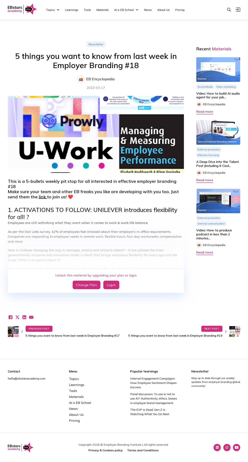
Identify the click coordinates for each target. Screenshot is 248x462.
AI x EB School (124, 10)
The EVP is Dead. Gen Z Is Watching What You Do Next (149, 412)
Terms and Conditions (143, 450)
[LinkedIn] (24, 317)
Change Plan (86, 285)
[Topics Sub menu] (58, 9)
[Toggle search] (229, 10)
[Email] (31, 317)
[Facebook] (10, 317)
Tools (87, 10)
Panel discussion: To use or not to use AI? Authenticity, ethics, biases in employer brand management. (153, 398)
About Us (163, 10)
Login (111, 285)
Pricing (179, 10)
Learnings (71, 10)
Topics (50, 10)
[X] (17, 317)
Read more (204, 111)
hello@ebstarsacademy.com (26, 378)
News (148, 10)
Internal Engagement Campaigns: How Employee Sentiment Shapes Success (153, 383)
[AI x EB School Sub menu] (137, 9)
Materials (102, 10)
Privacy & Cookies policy (105, 450)
